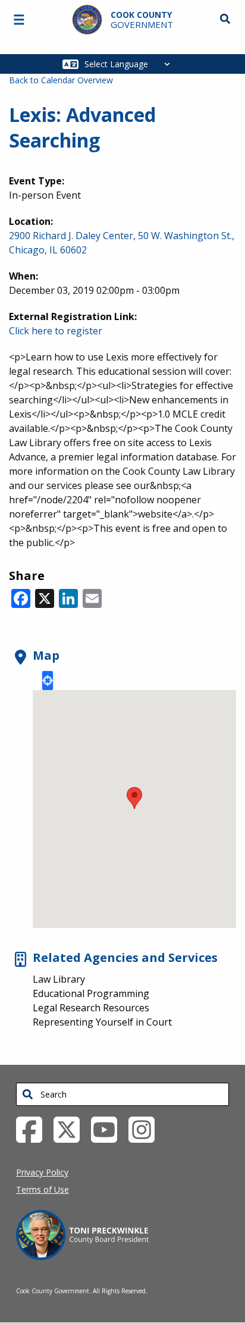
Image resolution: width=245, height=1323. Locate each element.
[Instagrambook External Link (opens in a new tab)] (146, 1129)
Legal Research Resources (91, 1007)
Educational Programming (91, 993)
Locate (47, 680)
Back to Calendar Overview (61, 80)
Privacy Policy (42, 1172)
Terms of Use (42, 1189)
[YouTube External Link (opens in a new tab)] (108, 1129)
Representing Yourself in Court (102, 1022)
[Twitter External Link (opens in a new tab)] (71, 1129)
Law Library (59, 979)
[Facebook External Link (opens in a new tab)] (33, 1129)
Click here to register (55, 330)
